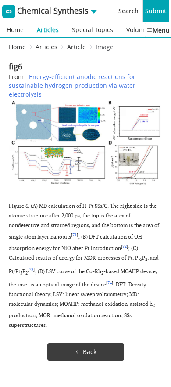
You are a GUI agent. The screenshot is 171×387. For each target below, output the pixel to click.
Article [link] (76, 47)
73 (31, 269)
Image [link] (105, 47)
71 (74, 235)
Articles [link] (46, 47)
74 (109, 283)
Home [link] (17, 47)
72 (124, 246)
